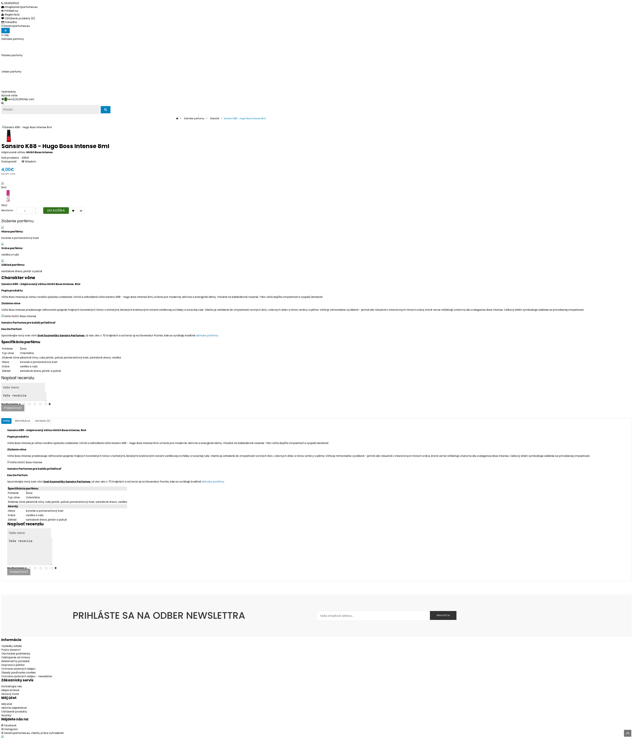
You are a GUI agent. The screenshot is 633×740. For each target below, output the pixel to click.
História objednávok (14, 708)
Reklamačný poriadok (15, 661)
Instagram (11, 729)
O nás (5, 35)
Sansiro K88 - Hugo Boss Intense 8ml (245, 118)
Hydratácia (8, 92)
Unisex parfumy (11, 71)
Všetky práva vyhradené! (47, 733)
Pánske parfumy (12, 55)
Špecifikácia (22, 421)
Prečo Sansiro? (11, 650)
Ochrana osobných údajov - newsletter (26, 676)
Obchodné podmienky (15, 653)
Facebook (9, 725)
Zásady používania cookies (18, 672)
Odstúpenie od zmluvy (15, 657)
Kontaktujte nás (11, 686)
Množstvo (7, 210)
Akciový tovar (10, 694)
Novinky (6, 715)
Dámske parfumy (12, 39)
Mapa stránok (10, 690)
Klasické (214, 118)
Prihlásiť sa (443, 615)
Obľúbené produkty (14, 711)
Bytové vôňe (9, 95)
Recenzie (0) (42, 421)
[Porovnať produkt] (80, 210)
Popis (6, 421)
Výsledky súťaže (11, 646)
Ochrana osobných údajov (18, 669)
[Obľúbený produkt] (73, 210)
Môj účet (6, 704)
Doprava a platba (12, 665)
